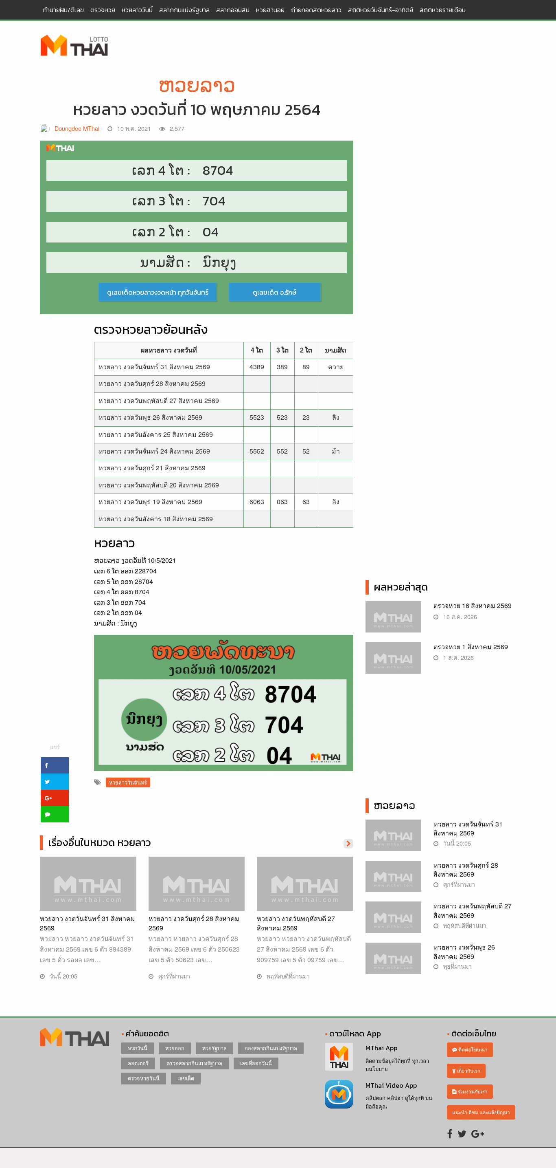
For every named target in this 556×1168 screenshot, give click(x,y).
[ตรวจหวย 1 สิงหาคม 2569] (393, 662)
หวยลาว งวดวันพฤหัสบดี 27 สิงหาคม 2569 (159, 400)
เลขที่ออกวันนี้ (256, 1063)
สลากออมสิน (233, 10)
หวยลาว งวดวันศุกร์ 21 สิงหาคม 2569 (152, 467)
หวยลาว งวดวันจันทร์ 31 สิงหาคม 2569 (154, 366)
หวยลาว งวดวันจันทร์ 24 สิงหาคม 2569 (154, 451)
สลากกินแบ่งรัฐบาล (184, 10)
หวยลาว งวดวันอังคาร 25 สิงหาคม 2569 (156, 434)
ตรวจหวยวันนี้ (144, 1078)
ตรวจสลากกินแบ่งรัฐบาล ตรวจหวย (74, 46)
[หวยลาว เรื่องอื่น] (348, 842)
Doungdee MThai (77, 128)
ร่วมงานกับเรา (472, 1091)
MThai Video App (391, 1085)
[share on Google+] (55, 798)
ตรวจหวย (102, 10)
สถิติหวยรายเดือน (443, 10)
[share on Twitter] (55, 782)
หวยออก (174, 1048)
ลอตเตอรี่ (138, 1063)
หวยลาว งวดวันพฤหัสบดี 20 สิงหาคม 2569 (159, 484)
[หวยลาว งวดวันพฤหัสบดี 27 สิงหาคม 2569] (305, 892)
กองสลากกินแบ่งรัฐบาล (271, 1048)
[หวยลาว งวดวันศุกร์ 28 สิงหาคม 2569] (197, 892)
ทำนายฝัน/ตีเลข (63, 10)
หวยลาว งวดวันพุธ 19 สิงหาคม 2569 (150, 501)
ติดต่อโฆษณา (472, 1049)
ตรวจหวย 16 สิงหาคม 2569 (472, 605)
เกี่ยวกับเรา (468, 1070)
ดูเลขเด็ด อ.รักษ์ (274, 292)
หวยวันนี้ (137, 1048)
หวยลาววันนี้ (137, 10)
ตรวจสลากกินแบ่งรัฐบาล (194, 1063)
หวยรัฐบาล (214, 1048)
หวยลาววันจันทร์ (128, 782)
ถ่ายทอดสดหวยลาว (316, 10)
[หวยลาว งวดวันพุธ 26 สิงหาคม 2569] (393, 962)
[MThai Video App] (339, 1093)
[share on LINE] (55, 814)
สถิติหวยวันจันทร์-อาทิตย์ (380, 10)
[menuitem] (63, 10)
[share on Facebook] (55, 765)
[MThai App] (339, 1055)
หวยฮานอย (270, 10)
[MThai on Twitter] (461, 1133)
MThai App (381, 1048)
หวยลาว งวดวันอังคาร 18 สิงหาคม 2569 (156, 518)
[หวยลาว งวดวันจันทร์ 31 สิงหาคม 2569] (88, 892)
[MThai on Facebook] (450, 1133)
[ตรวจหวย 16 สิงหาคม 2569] (393, 621)
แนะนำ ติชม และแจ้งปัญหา (481, 1111)
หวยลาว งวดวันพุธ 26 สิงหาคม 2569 (150, 417)
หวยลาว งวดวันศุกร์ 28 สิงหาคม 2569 (152, 383)
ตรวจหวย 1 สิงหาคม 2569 (470, 646)
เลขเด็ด (185, 1078)
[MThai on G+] (477, 1133)
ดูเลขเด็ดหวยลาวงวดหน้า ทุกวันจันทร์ (157, 292)
